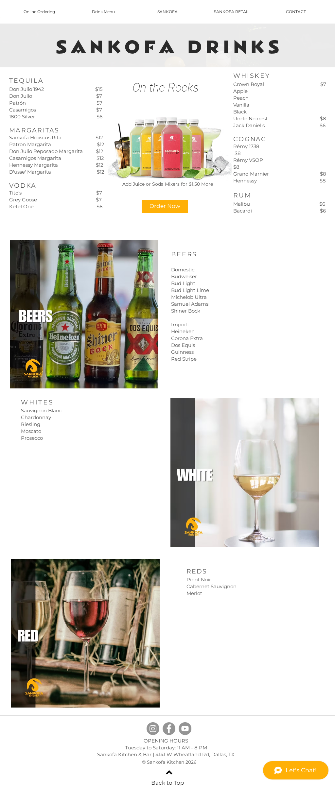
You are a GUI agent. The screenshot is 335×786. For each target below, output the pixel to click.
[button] (165, 206)
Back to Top (167, 782)
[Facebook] (169, 728)
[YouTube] (185, 728)
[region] (85, 146)
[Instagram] (153, 728)
